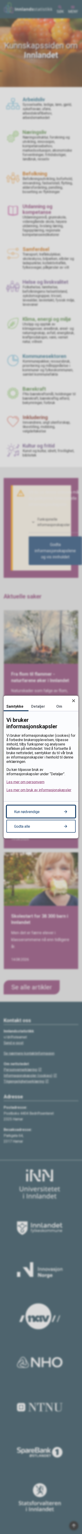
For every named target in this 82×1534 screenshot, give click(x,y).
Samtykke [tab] (14, 706)
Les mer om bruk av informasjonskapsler (38, 790)
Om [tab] (59, 706)
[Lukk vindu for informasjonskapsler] (73, 700)
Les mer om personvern (25, 782)
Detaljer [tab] (38, 706)
